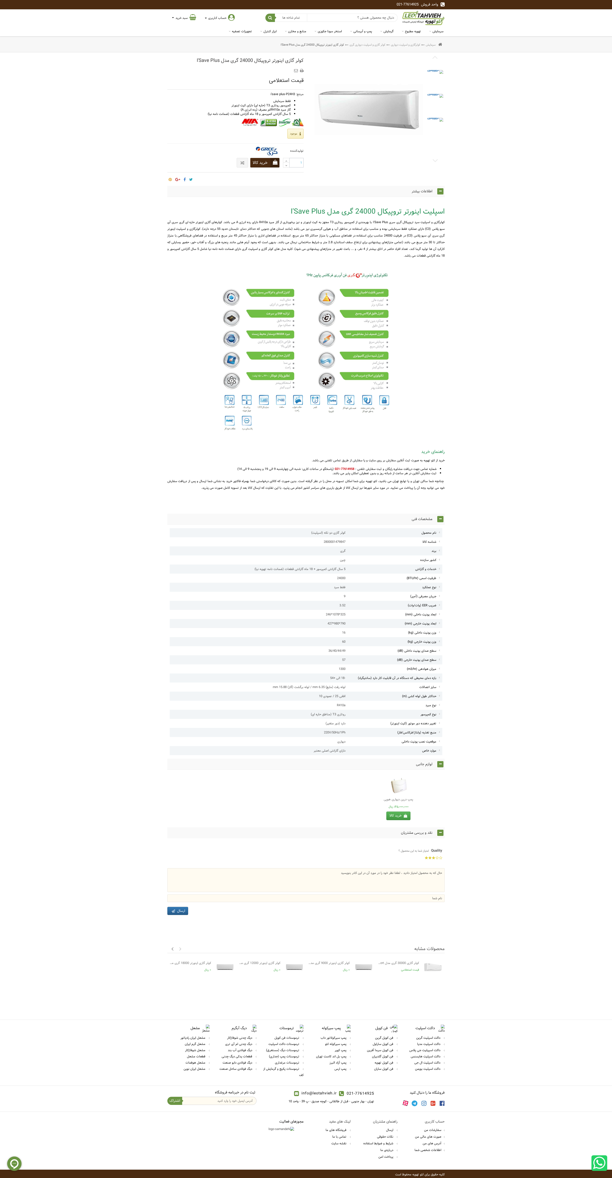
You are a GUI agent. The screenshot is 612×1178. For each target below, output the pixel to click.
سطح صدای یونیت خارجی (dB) (416, 659)
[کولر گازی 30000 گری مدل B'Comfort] (433, 967)
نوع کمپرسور (428, 714)
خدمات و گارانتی (425, 569)
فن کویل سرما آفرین (380, 1050)
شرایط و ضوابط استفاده (378, 1143)
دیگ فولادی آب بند (240, 1050)
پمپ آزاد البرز (338, 1062)
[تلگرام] (414, 1103)
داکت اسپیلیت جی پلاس (425, 1050)
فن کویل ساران (384, 1068)
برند (434, 551)
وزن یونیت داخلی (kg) (422, 632)
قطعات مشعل (196, 1056)
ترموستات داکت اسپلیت (284, 1044)
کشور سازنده (428, 560)
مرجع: (300, 94)
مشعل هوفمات (196, 1062)
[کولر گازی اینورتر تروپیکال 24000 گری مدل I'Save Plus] (435, 78)
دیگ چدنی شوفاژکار (240, 1037)
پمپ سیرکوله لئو (336, 1044)
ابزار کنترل (270, 31)
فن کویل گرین (384, 1037)
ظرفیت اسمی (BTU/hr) (421, 578)
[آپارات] (405, 1103)
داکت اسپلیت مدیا (429, 1044)
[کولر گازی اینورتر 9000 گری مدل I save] (363, 967)
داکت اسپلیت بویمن (428, 1068)
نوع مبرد (431, 705)
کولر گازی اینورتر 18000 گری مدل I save (190, 963)
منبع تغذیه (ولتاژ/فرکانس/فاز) (416, 732)
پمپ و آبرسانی (362, 31)
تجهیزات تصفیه (242, 31)
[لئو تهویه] (423, 18)
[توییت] (191, 178)
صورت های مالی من (428, 1136)
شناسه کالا (429, 541)
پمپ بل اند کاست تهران (331, 1056)
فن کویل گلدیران (383, 1056)
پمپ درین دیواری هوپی (398, 799)
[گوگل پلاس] (433, 1103)
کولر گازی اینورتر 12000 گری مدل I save (259, 963)
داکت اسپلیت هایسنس (426, 1056)
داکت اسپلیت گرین (428, 1037)
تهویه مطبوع (413, 31)
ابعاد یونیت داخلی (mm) (420, 614)
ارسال (390, 1130)
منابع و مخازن (297, 31)
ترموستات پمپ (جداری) (284, 1056)
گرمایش (388, 31)
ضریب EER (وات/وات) (422, 605)
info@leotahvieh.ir (319, 1093)
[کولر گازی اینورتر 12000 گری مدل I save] (294, 967)
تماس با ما (339, 1136)
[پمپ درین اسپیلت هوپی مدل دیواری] (398, 785)
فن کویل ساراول (383, 1044)
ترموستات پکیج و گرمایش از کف (283, 1072)
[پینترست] (170, 178)
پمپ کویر (341, 1050)
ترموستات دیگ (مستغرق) (283, 1050)
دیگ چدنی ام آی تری (239, 1044)
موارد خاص (429, 750)
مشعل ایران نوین (195, 1068)
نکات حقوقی (385, 1136)
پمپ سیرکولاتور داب (334, 1037)
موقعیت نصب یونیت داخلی (419, 741)
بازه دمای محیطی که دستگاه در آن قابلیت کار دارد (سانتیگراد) (397, 678)
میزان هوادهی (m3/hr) (421, 669)
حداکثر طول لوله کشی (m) (419, 696)
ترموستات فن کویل (287, 1037)
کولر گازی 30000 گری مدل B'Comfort (398, 963)
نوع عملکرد (429, 587)
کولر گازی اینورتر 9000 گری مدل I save (329, 963)
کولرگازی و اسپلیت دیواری (405, 44)
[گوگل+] (177, 178)
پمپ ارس (340, 1068)
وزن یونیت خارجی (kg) (422, 641)
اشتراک (174, 1101)
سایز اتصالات (427, 687)
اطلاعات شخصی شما (428, 1150)
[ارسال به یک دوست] (296, 69)
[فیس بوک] (442, 1103)
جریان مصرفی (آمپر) (423, 596)
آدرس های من (432, 1143)
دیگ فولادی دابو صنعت (238, 1062)
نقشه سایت (339, 1143)
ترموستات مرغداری (287, 1062)
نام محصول (428, 532)
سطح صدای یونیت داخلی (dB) (417, 650)
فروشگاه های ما (336, 1130)
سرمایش (437, 31)
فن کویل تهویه (384, 1062)
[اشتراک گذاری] (184, 178)
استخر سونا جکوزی (330, 31)
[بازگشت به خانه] (440, 45)
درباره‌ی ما (387, 1150)
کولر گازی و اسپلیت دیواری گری (367, 44)
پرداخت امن (386, 1156)
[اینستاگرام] (423, 1103)
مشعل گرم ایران (195, 1044)
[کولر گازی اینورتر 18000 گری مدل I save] (225, 967)
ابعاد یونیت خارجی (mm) (420, 623)
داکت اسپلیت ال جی (427, 1062)
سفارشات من (432, 1130)
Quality (420, 851)
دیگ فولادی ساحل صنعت (236, 1068)
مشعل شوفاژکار (195, 1050)
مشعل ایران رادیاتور (193, 1037)
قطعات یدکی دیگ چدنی (237, 1056)
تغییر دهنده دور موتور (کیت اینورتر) (413, 723)
